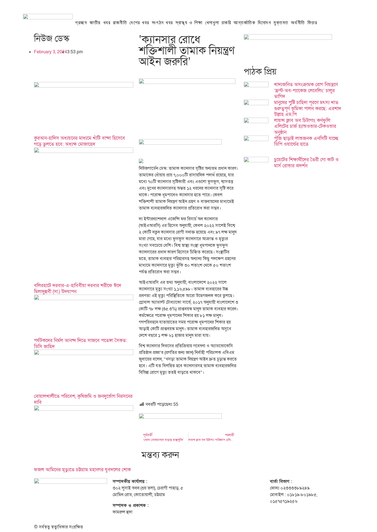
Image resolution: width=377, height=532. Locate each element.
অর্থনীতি (298, 22)
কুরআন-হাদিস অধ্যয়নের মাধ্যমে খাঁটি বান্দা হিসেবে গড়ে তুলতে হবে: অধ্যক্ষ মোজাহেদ (79, 141)
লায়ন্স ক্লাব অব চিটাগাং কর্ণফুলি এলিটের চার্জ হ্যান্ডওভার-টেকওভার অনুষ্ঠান (305, 126)
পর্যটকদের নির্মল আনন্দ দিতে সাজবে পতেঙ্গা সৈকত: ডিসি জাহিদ (80, 343)
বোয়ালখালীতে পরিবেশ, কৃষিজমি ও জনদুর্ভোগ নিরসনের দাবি (83, 399)
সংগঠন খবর (162, 22)
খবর (107, 22)
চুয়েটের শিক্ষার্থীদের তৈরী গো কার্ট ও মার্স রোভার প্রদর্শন (306, 163)
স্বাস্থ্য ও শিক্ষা (189, 22)
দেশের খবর (139, 22)
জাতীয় (95, 22)
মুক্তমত (281, 22)
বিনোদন (264, 22)
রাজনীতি (120, 22)
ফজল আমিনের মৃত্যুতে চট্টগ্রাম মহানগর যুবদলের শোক (82, 470)
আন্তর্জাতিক (244, 22)
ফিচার (312, 22)
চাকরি (226, 22)
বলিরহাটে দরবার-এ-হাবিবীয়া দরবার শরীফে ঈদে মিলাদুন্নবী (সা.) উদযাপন (77, 288)
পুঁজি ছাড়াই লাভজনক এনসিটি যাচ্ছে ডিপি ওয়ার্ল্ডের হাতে (306, 141)
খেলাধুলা (212, 22)
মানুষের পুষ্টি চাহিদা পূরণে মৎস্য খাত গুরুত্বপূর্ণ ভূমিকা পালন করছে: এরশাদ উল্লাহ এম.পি (307, 108)
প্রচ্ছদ (81, 22)
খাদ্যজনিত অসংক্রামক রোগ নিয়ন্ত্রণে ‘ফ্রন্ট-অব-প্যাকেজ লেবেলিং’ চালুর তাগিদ (306, 90)
